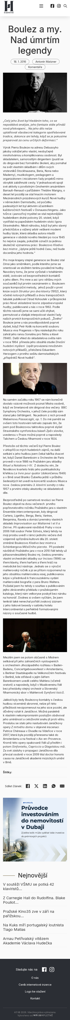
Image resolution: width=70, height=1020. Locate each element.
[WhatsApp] (53, 786)
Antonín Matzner (45, 61)
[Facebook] (28, 786)
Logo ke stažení (35, 991)
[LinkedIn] (45, 786)
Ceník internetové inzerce (35, 984)
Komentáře (35, 67)
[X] (36, 786)
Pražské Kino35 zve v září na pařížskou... (28, 913)
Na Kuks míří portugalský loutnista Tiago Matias (33, 927)
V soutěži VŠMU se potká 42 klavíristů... (28, 886)
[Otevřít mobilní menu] (41, 5)
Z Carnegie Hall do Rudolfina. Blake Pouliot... (34, 900)
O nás (35, 977)
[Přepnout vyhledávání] (65, 6)
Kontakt (35, 998)
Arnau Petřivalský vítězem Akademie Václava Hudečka (27, 940)
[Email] (62, 786)
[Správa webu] (43, 1015)
